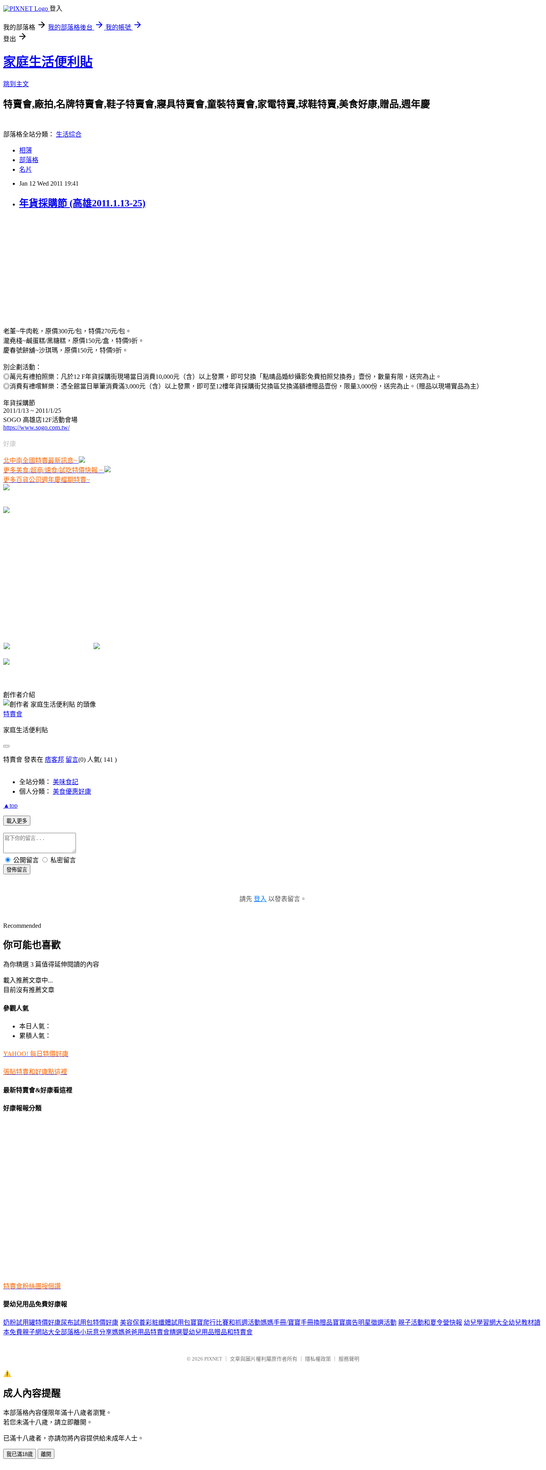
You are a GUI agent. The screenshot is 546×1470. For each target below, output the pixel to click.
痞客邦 (54, 759)
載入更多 (16, 821)
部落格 (28, 160)
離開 (46, 1454)
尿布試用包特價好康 (89, 1322)
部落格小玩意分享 (86, 1332)
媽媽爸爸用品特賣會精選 (147, 1332)
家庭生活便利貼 (48, 62)
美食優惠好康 (72, 791)
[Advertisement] (63, 267)
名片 (25, 169)
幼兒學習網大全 (486, 1322)
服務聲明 (349, 1359)
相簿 (25, 150)
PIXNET (213, 1359)
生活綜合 (69, 134)
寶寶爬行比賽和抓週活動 (225, 1322)
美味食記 (65, 782)
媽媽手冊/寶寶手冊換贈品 (297, 1322)
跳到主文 (16, 84)
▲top (10, 805)
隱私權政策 (318, 1359)
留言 (72, 759)
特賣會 (12, 714)
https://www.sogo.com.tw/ (36, 427)
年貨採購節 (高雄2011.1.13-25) (82, 203)
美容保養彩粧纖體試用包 (155, 1322)
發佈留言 (16, 870)
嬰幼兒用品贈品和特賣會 (217, 1332)
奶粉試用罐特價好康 (32, 1322)
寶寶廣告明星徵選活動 (365, 1322)
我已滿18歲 (19, 1454)
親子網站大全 (41, 1332)
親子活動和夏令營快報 (430, 1322)
